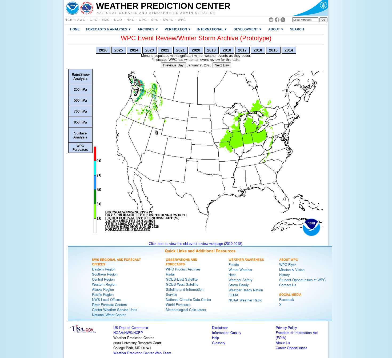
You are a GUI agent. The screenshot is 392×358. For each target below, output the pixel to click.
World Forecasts (178, 304)
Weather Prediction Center (163, 6)
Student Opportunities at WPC (302, 279)
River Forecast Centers (109, 304)
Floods (234, 264)
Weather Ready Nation (246, 289)
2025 (118, 50)
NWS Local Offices (106, 299)
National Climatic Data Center (188, 299)
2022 (165, 50)
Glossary (218, 342)
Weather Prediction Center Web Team (142, 352)
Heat (232, 274)
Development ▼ (248, 29)
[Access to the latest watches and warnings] (87, 8)
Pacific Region (103, 294)
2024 (134, 50)
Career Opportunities (291, 347)
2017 (242, 50)
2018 (227, 50)
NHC (131, 19)
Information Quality (226, 332)
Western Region (104, 284)
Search (297, 29)
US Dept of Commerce (130, 327)
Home (75, 29)
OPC (143, 19)
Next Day (222, 65)
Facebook (286, 299)
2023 (149, 50)
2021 (180, 50)
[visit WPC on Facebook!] (277, 20)
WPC (182, 19)
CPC (94, 19)
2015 (273, 50)
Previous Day (173, 65)
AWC (81, 19)
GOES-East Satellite (182, 279)
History (284, 274)
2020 (196, 50)
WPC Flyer (287, 264)
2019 (211, 50)
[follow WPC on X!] (283, 20)
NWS (128, 332)
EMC (106, 19)
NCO (118, 19)
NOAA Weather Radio (245, 300)
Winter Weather (240, 269)
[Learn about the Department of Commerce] (310, 8)
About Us (283, 342)
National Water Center (109, 314)
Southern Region (105, 274)
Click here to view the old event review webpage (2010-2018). (196, 244)
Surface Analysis (80, 135)
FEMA (233, 294)
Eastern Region (103, 269)
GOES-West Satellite (182, 284)
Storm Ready (239, 284)
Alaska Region (103, 289)
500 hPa (80, 100)
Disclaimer (220, 327)
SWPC (168, 19)
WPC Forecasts (80, 148)
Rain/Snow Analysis (81, 77)
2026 (103, 50)
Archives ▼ (148, 29)
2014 (289, 50)
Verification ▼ (178, 29)
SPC (155, 19)
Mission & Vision (292, 269)
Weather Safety (240, 279)
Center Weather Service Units (114, 309)
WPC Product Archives (183, 269)
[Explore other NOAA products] (72, 8)
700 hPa (80, 111)
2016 (258, 50)
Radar (170, 274)
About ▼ (276, 29)
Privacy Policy (286, 327)
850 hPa (80, 122)
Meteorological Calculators (186, 309)
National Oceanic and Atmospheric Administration (156, 12)
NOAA (118, 332)
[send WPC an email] (271, 20)
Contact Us (287, 284)
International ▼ (212, 29)
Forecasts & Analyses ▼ (108, 29)
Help (215, 337)
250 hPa (80, 89)
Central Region (103, 279)
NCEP (70, 19)
